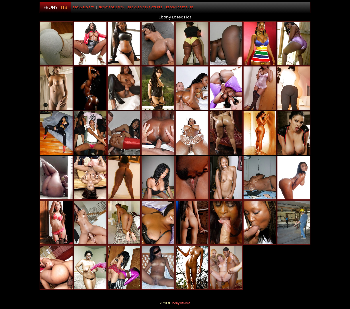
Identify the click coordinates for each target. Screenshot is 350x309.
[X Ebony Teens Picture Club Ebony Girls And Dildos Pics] (90, 133)
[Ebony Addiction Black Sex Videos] (192, 267)
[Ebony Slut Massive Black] (158, 267)
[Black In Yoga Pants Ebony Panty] (293, 88)
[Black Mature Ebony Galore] (124, 88)
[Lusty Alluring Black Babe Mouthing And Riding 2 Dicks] (226, 222)
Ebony (55, 7)
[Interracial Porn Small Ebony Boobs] (226, 267)
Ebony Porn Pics (111, 7)
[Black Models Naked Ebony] (90, 88)
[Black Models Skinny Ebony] (260, 43)
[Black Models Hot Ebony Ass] (293, 178)
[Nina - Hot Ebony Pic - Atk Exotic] (226, 178)
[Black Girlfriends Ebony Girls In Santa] (293, 43)
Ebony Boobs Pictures (145, 7)
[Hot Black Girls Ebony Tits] (260, 222)
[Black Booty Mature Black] (226, 133)
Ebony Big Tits (84, 7)
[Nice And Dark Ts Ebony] (192, 178)
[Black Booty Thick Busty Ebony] (192, 43)
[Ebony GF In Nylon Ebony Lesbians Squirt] (293, 222)
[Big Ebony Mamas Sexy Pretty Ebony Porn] (192, 133)
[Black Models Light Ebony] (260, 88)
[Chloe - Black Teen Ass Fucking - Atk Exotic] (56, 222)
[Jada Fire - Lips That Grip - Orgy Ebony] (90, 178)
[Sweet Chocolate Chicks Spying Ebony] (158, 178)
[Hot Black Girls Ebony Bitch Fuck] (260, 133)
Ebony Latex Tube (179, 7)
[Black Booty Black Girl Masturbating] (56, 178)
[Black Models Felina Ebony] (158, 88)
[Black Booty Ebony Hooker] (226, 43)
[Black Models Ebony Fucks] (124, 43)
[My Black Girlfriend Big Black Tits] (124, 222)
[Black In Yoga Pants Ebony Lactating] (56, 43)
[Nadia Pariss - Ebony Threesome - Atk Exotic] (192, 222)
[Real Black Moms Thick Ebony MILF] (124, 267)
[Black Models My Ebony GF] (56, 88)
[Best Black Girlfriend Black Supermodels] (90, 267)
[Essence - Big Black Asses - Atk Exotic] (158, 222)
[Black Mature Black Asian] (260, 178)
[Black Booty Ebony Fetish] (124, 178)
